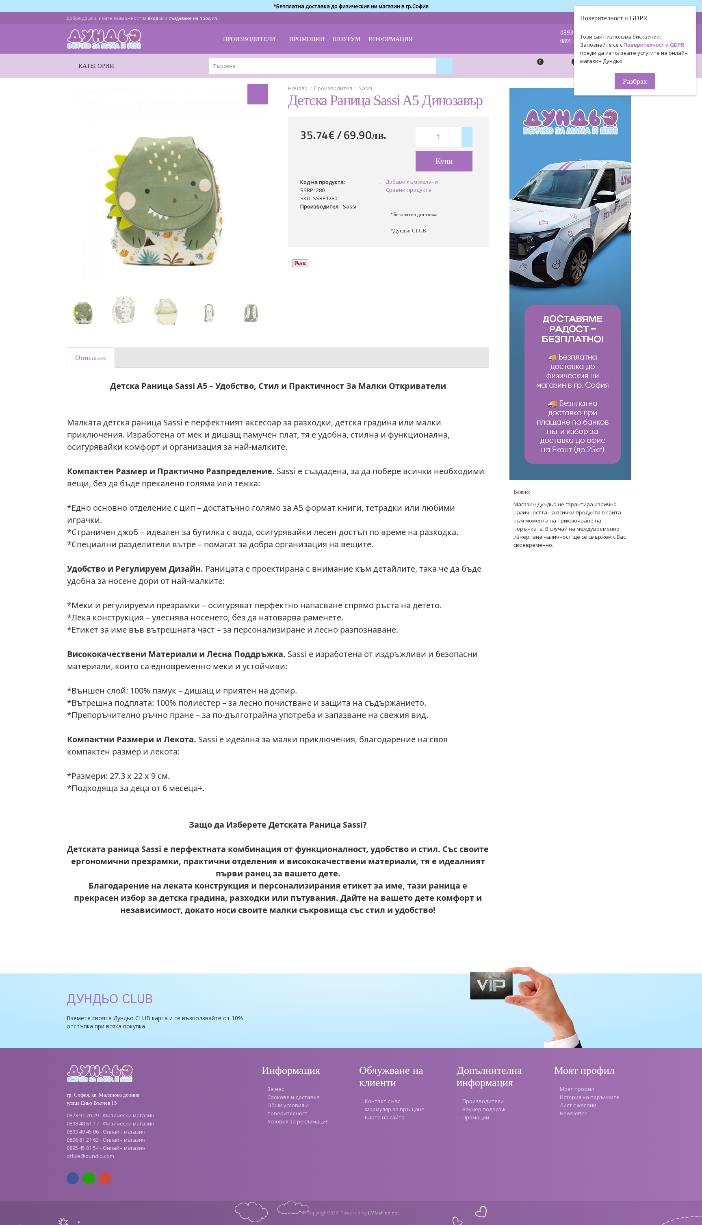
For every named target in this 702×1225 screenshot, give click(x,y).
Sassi (365, 88)
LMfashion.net (383, 1213)
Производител (333, 88)
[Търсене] (444, 66)
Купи (444, 161)
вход (153, 18)
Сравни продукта (408, 189)
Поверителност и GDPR (654, 44)
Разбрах (635, 81)
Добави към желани (412, 181)
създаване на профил (193, 18)
